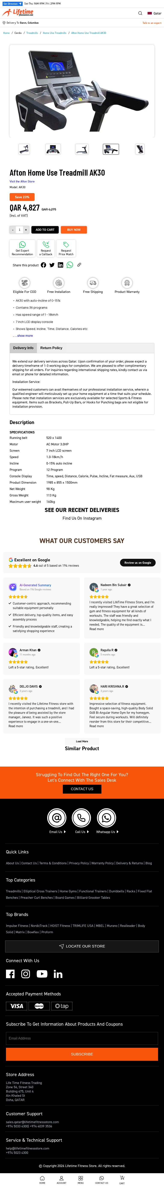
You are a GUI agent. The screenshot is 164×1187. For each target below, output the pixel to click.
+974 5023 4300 (17, 1152)
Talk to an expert (152, 22)
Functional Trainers (93, 891)
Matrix (21, 932)
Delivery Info (23, 348)
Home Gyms (69, 891)
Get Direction (11, 3)
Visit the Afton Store (22, 181)
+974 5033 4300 (17, 1126)
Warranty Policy (102, 863)
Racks (131, 891)
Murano (112, 925)
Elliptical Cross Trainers (40, 891)
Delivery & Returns (129, 863)
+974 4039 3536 (41, 1126)
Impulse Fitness (17, 925)
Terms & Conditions (53, 863)
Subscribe (82, 1054)
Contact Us (82, 789)
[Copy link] (79, 265)
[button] (153, 13)
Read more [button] (96, 629)
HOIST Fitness (60, 925)
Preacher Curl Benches (37, 897)
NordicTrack (39, 925)
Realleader (128, 925)
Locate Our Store (85, 946)
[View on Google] (93, 587)
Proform (47, 932)
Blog (148, 863)
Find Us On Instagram (82, 518)
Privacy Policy (79, 863)
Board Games (65, 897)
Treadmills (14, 891)
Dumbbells (117, 891)
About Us (12, 863)
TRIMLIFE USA (83, 925)
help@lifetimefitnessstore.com (27, 1148)
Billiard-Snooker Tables (93, 897)
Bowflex (33, 932)
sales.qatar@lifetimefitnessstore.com (32, 1122)
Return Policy (51, 348)
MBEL (100, 925)
